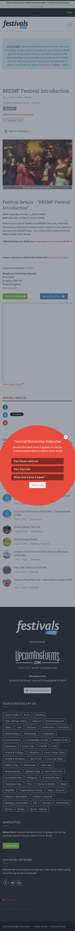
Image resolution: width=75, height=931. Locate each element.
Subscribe (37, 485)
